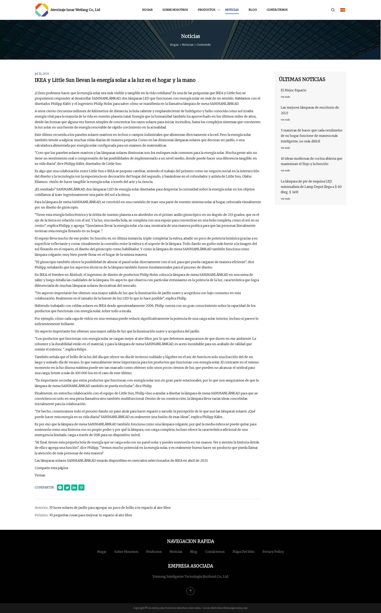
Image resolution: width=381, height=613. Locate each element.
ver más (285, 96)
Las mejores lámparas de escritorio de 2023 (310, 110)
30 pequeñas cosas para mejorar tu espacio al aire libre (90, 515)
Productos (206, 10)
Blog (253, 10)
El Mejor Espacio (293, 90)
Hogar (147, 10)
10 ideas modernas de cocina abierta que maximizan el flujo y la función (311, 161)
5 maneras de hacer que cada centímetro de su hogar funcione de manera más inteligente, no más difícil (311, 135)
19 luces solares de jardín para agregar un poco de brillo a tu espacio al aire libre (110, 508)
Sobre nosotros (175, 10)
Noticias (232, 10)
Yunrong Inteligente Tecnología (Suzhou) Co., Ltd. (190, 576)
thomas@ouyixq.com (236, 607)
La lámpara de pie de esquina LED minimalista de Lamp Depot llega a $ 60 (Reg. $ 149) (311, 186)
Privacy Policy (273, 552)
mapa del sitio (244, 552)
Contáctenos (277, 10)
